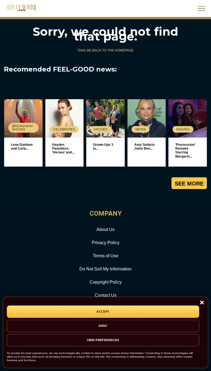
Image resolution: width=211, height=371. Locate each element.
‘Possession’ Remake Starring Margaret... (185, 150)
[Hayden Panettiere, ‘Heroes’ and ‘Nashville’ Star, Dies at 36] (64, 118)
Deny (103, 325)
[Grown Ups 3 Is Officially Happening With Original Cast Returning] (105, 118)
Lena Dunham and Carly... (22, 146)
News (140, 129)
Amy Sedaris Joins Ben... (144, 146)
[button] (202, 303)
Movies (100, 129)
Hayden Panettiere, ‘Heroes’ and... (63, 149)
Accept (103, 311)
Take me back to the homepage (105, 50)
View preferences (103, 340)
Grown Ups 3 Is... (103, 146)
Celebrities (64, 129)
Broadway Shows (22, 127)
